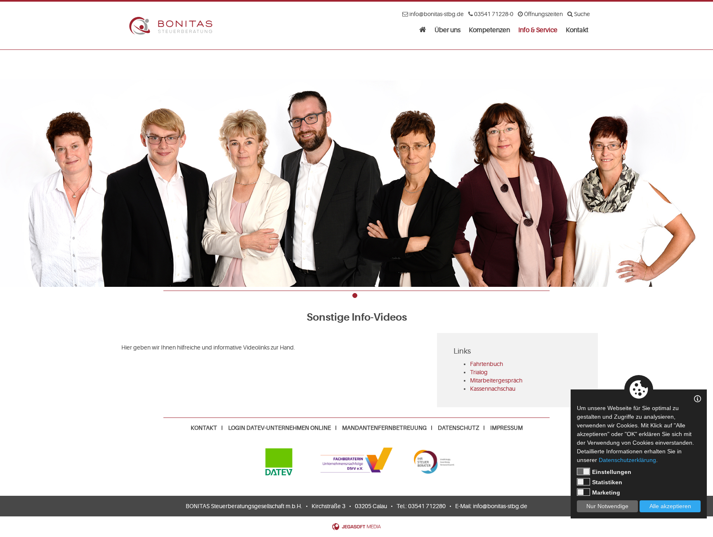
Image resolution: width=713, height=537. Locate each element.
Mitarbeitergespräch (496, 380)
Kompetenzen (489, 30)
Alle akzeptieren (670, 506)
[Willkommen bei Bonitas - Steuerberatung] (170, 25)
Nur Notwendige (607, 506)
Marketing (606, 492)
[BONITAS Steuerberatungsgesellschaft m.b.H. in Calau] (423, 29)
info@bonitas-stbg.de (500, 506)
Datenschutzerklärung (627, 460)
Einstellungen (611, 472)
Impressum (506, 427)
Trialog (479, 372)
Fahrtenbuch (486, 364)
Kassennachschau (492, 388)
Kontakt (577, 30)
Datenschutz (458, 427)
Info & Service (537, 30)
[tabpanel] (356, 168)
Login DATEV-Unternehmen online (279, 427)
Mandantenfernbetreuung (384, 427)
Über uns (447, 30)
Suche (581, 14)
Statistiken (607, 482)
